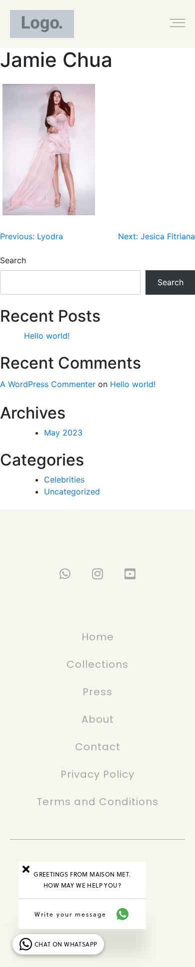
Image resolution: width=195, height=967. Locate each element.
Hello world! (47, 336)
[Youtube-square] (130, 573)
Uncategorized (72, 491)
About (98, 719)
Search (13, 260)
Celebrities (64, 479)
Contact (97, 747)
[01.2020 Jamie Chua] (48, 149)
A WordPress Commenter (48, 384)
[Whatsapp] (65, 573)
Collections (97, 664)
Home (98, 637)
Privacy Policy (97, 774)
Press (97, 692)
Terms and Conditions (97, 802)
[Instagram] (98, 573)
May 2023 (63, 433)
